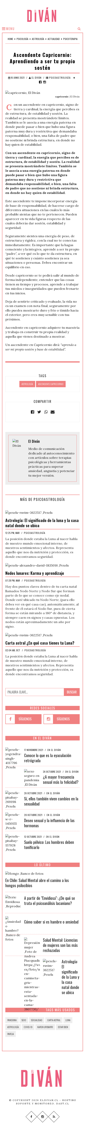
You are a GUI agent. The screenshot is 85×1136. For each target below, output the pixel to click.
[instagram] (44, 82)
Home (10, 39)
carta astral (53, 1020)
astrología (27, 384)
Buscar (72, 692)
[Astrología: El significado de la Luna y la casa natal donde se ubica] (51, 967)
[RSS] (54, 1117)
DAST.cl (62, 1103)
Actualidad (54, 39)
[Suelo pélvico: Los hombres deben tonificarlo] (13, 843)
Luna (67, 1020)
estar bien (63, 1027)
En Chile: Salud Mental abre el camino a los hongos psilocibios (37, 882)
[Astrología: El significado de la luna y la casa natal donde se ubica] (29, 512)
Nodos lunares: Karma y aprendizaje (34, 573)
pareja (10, 1034)
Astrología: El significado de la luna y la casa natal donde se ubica (42, 522)
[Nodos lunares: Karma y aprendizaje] (37, 565)
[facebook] (40, 82)
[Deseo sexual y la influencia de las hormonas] (13, 821)
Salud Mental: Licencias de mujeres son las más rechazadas (60, 945)
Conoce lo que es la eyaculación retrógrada (47, 757)
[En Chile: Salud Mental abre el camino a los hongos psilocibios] (24, 873)
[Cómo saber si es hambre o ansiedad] (13, 928)
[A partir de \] (13, 901)
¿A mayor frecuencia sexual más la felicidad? (60, 779)
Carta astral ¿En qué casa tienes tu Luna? (39, 643)
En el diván (54, 750)
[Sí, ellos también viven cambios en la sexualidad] (13, 799)
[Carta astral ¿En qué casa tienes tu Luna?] (29, 635)
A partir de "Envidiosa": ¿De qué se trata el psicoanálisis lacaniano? (49, 900)
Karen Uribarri (45, 1027)
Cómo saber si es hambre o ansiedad (51, 921)
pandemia (12, 1020)
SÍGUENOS (25, 718)
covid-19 (28, 1027)
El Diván (36, 77)
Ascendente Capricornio (50, 384)
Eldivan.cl (49, 1100)
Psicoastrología (59, 77)
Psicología (22, 39)
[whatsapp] (46, 412)
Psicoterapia (70, 39)
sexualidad (36, 1020)
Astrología (38, 39)
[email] (53, 412)
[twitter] (39, 412)
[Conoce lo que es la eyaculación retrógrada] (13, 758)
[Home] (42, 1077)
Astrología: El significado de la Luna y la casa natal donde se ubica (70, 977)
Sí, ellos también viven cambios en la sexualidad (51, 801)
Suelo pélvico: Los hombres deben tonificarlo (49, 844)
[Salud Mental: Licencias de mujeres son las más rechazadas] (32, 974)
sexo (24, 1020)
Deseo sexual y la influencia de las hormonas (49, 822)
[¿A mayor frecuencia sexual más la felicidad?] (32, 777)
